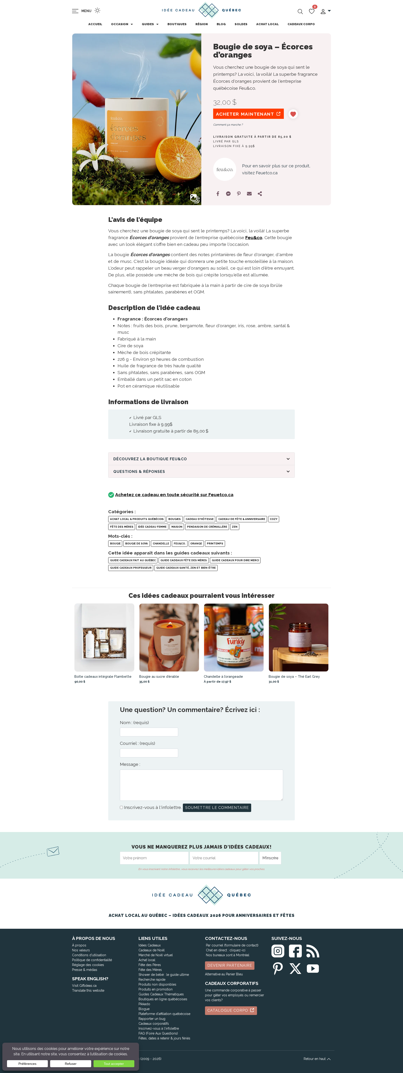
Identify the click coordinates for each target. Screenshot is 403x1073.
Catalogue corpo (228, 1010)
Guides (148, 24)
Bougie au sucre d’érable (159, 676)
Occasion (119, 24)
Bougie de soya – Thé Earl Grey (294, 676)
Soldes (241, 24)
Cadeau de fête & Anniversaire (241, 519)
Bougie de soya (136, 543)
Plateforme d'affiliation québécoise (164, 1014)
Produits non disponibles (157, 984)
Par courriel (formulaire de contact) (232, 945)
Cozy (273, 519)
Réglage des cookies (88, 965)
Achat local (267, 24)
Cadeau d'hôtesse (200, 519)
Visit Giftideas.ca (84, 985)
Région (201, 24)
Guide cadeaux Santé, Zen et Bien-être (186, 567)
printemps (215, 543)
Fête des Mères (121, 526)
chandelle (161, 543)
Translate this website (88, 990)
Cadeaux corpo (301, 24)
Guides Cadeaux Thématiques (161, 994)
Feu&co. (180, 543)
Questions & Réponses (139, 471)
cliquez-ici (237, 950)
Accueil (95, 24)
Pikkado (144, 1004)
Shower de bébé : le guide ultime (164, 975)
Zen (234, 526)
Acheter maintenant (246, 114)
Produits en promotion (156, 989)
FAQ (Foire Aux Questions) (158, 1033)
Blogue (144, 1009)
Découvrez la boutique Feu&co (150, 459)
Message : (130, 764)
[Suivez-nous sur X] (295, 967)
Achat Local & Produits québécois (137, 519)
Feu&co (253, 237)
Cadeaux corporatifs (154, 1023)
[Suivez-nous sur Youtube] (312, 967)
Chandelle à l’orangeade (223, 676)
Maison (176, 526)
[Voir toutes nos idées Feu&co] (224, 169)
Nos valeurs (81, 950)
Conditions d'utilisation (89, 955)
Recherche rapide (152, 979)
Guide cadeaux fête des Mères (183, 560)
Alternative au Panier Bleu (224, 974)
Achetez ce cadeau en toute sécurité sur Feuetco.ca (174, 494)
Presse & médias (84, 970)
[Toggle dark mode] (97, 10)
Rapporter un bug (152, 1019)
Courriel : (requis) (137, 743)
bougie (115, 543)
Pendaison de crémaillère (207, 526)
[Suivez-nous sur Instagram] (277, 949)
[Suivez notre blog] (312, 949)
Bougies (174, 519)
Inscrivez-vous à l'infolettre (159, 1028)
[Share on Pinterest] (238, 193)
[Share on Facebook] (217, 193)
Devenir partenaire (229, 965)
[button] (325, 11)
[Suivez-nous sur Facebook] (295, 949)
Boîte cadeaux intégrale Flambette (103, 676)
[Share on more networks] (259, 193)
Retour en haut (315, 1059)
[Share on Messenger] (228, 193)
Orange (196, 543)
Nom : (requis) (134, 722)
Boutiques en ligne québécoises (163, 999)
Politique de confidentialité (92, 960)
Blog (221, 24)
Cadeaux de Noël (152, 950)
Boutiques (177, 24)
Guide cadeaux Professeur (131, 567)
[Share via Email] (249, 193)
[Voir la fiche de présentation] (104, 637)
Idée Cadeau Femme (152, 526)
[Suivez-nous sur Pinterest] (277, 967)
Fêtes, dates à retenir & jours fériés (164, 1038)
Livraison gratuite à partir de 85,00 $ (252, 136)
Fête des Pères (150, 965)
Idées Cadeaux (150, 945)
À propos (79, 945)
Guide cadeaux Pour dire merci (235, 560)
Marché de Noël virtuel (156, 955)
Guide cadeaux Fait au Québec (133, 560)
